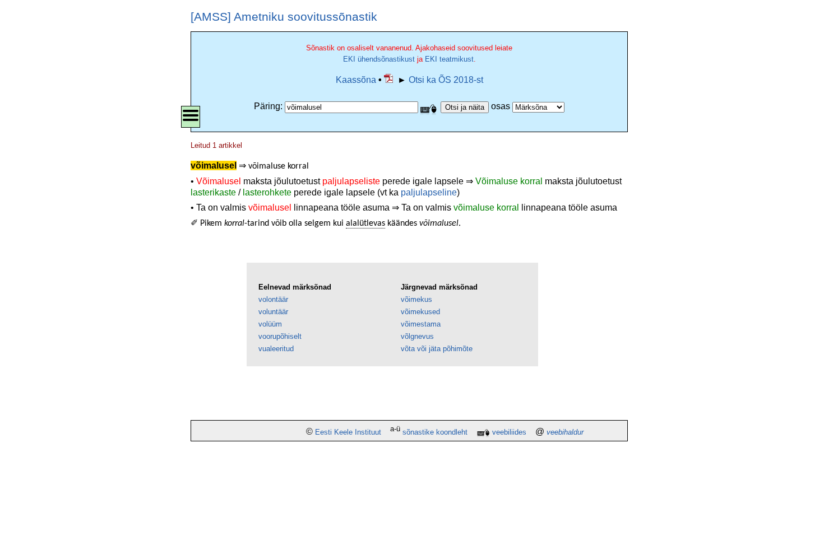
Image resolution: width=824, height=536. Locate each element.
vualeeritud (276, 348)
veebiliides (509, 432)
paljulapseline (429, 192)
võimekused (420, 311)
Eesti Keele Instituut (348, 432)
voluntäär (273, 311)
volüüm (270, 324)
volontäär (273, 299)
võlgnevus (417, 336)
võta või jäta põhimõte (437, 348)
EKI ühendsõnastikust (379, 59)
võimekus (416, 299)
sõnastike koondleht (434, 432)
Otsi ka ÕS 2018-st (446, 80)
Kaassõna (356, 80)
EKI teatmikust (449, 59)
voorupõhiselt (280, 336)
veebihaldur (565, 432)
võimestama (421, 324)
